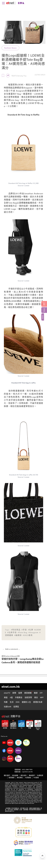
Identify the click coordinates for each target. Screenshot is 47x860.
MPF (42, 698)
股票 (20, 693)
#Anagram (33, 633)
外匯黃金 (18, 698)
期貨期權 (28, 693)
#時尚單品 (15, 630)
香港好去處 (37, 702)
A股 (11, 698)
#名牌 (30, 630)
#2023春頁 (28, 635)
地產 (6, 702)
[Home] (10, 3)
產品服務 (15, 775)
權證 (36, 693)
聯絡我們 (32, 775)
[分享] (8, 75)
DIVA (18, 702)
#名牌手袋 (12, 633)
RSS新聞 (36, 777)
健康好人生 (26, 702)
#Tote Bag (22, 633)
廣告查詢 (23, 775)
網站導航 (20, 777)
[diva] (20, 3)
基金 (36, 698)
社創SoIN (7, 707)
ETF (41, 693)
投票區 (16, 707)
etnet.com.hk (11, 686)
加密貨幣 (28, 698)
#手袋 (24, 630)
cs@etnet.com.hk (27, 772)
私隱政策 (40, 775)
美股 (6, 698)
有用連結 (28, 777)
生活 (11, 702)
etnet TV (7, 693)
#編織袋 (18, 635)
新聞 (14, 693)
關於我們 (7, 775)
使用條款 (11, 777)
